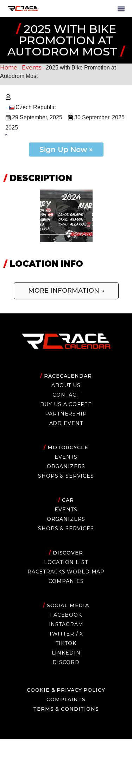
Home (8, 67)
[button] (121, 8)
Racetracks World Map (66, 572)
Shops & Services (66, 476)
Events (31, 67)
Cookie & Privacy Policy (66, 690)
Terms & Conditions (66, 709)
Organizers (66, 466)
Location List (66, 562)
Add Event (66, 423)
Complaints (66, 699)
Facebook (66, 615)
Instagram (66, 624)
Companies (66, 581)
